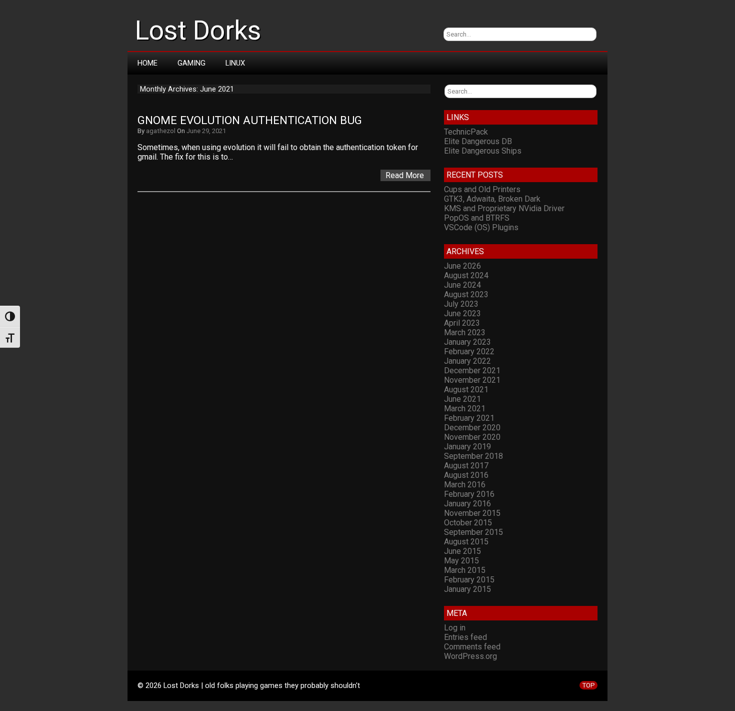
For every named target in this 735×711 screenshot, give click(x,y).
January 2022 (467, 361)
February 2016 (469, 494)
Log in (455, 627)
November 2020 (472, 437)
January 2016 (467, 503)
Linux (235, 63)
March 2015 (465, 570)
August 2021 (466, 389)
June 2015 (462, 551)
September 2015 (473, 532)
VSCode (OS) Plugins (481, 227)
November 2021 (472, 380)
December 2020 (472, 427)
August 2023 (466, 294)
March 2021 (465, 408)
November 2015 (472, 513)
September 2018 (473, 456)
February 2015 (469, 579)
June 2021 (462, 399)
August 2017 (466, 465)
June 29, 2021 (206, 131)
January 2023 (467, 342)
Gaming (192, 63)
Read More (405, 175)
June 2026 (462, 266)
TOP (588, 685)
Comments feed (472, 646)
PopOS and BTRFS (477, 218)
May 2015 (461, 560)
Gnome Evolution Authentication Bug (250, 120)
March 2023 (465, 332)
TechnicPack (466, 132)
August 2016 (466, 475)
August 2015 (466, 541)
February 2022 (469, 351)
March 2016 (465, 484)
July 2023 (461, 304)
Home (148, 63)
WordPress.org (470, 656)
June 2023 (462, 313)
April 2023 (462, 323)
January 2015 (467, 589)
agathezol (161, 131)
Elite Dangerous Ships (483, 151)
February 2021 (469, 418)
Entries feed (465, 637)
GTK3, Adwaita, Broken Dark (492, 199)
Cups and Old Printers (482, 189)
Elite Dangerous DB (478, 141)
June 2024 (462, 285)
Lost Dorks (198, 30)
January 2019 (467, 446)
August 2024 (466, 275)
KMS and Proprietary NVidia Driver (504, 208)
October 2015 (468, 522)
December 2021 (472, 370)
